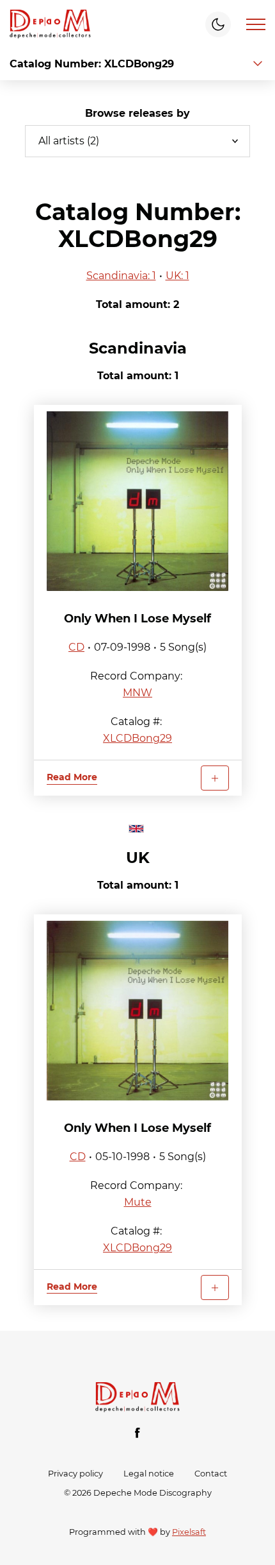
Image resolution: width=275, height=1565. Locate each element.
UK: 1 (177, 275)
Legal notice (148, 1473)
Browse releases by (137, 113)
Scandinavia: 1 (121, 275)
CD (76, 647)
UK (138, 857)
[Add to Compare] (215, 778)
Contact (210, 1473)
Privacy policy (75, 1473)
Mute (138, 1202)
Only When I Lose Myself (137, 618)
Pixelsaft (189, 1532)
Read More (72, 777)
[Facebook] (137, 1433)
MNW (137, 693)
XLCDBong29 (137, 738)
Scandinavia (138, 348)
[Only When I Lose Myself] (138, 501)
